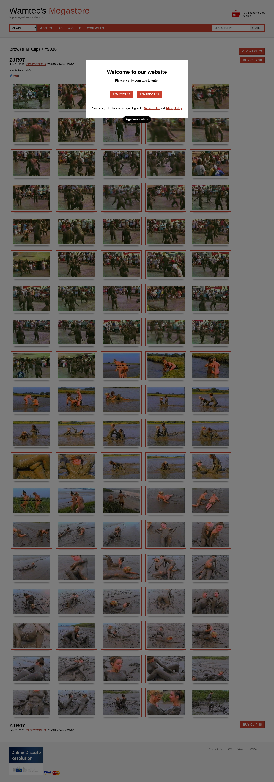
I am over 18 (121, 94)
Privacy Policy (174, 108)
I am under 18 (149, 94)
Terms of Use (152, 108)
